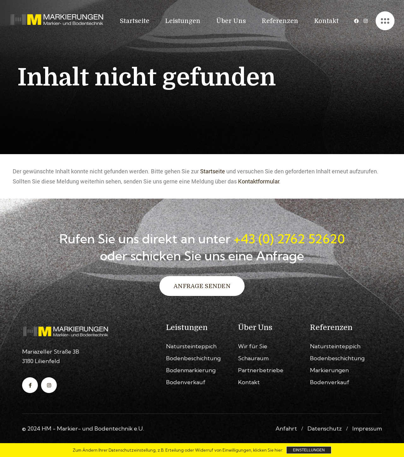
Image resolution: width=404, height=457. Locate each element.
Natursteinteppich (191, 346)
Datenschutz (324, 428)
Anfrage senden (202, 286)
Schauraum (253, 358)
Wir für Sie (252, 346)
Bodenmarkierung (191, 370)
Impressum (367, 428)
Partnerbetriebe (260, 370)
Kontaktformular (258, 181)
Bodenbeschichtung (193, 358)
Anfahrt (286, 428)
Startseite (212, 171)
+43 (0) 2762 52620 (289, 238)
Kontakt (249, 382)
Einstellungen (309, 450)
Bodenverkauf (185, 382)
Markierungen (329, 370)
